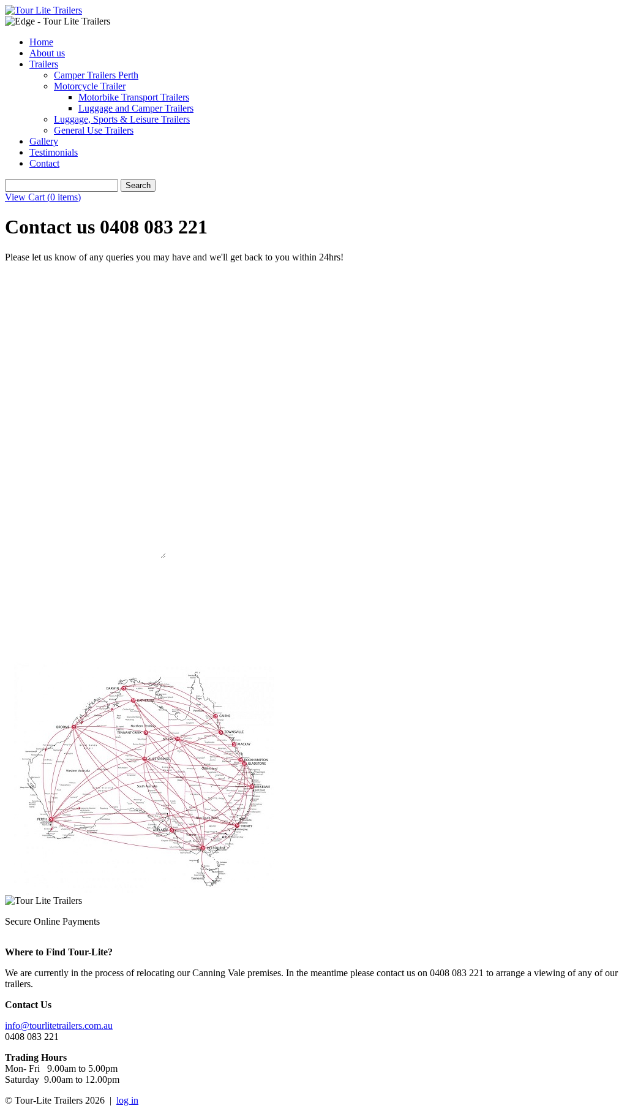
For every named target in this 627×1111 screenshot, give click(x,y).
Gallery (43, 141)
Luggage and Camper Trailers (135, 108)
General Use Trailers (93, 130)
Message (43, 485)
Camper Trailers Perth (96, 75)
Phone (39, 426)
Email (39, 367)
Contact (44, 163)
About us (47, 53)
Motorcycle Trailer (90, 86)
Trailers (43, 64)
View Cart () (43, 197)
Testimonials (53, 152)
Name (39, 308)
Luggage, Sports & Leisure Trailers (122, 119)
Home (41, 42)
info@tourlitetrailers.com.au (59, 1025)
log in (127, 1100)
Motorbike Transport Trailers (133, 97)
